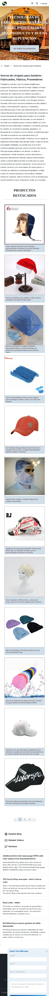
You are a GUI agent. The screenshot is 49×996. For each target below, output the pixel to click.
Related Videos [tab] (16, 840)
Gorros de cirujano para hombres (27, 66)
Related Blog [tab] (15, 834)
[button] (32, 3)
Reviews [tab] (12, 846)
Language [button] (44, 3)
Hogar (6, 66)
